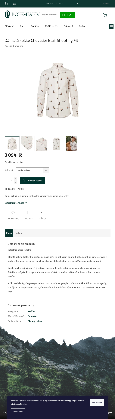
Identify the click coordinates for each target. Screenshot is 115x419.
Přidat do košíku (34, 180)
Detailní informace (14, 203)
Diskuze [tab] (19, 233)
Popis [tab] (9, 233)
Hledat (67, 15)
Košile (31, 311)
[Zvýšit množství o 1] (15, 179)
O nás (61, 3)
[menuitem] (9, 26)
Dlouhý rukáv (35, 321)
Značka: (14, 46)
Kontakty (49, 3)
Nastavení (18, 411)
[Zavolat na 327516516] (9, 3)
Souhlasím (97, 402)
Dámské (32, 316)
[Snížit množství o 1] (15, 182)
